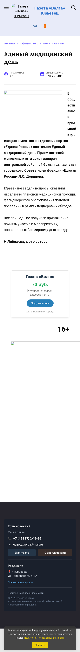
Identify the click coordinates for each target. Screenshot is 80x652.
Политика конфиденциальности (25, 592)
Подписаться (40, 303)
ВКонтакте (22, 552)
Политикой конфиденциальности (44, 637)
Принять (40, 645)
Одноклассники (55, 552)
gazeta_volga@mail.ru (26, 544)
